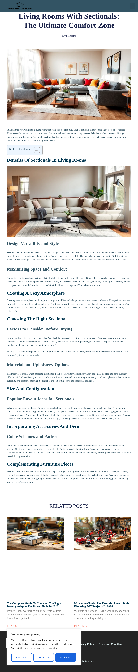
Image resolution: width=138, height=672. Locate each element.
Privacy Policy (86, 644)
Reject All (44, 657)
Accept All (65, 657)
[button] (132, 6)
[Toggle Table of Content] (35, 150)
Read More (15, 626)
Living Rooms (69, 36)
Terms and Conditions (110, 644)
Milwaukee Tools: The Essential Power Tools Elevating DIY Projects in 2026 (101, 605)
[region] (44, 647)
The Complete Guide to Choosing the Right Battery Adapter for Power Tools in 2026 (34, 605)
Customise (21, 657)
